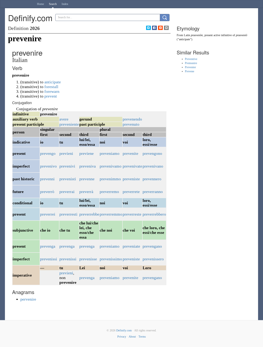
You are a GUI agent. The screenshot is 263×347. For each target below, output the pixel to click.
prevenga (47, 246)
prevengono (152, 153)
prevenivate (132, 166)
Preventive (191, 59)
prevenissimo (111, 259)
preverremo (109, 191)
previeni (66, 153)
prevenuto (131, 124)
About (132, 336)
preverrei (47, 214)
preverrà (86, 191)
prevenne (87, 179)
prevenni (47, 179)
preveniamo (109, 153)
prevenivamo (110, 166)
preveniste (131, 179)
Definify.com (124, 330)
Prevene (189, 71)
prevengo (47, 153)
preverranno (153, 191)
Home (40, 4)
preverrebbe (89, 214)
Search (53, 4)
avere (63, 119)
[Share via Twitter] (148, 27)
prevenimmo (110, 179)
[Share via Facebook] (154, 27)
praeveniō (241, 35)
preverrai (67, 191)
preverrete (131, 191)
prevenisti (67, 179)
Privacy (121, 336)
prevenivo (48, 166)
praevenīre (197, 35)
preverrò (47, 191)
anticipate (52, 82)
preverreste (132, 214)
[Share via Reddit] (160, 27)
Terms (142, 336)
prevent (50, 96)
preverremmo (111, 214)
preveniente (69, 124)
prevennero (152, 179)
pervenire (28, 299)
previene (86, 153)
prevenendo (132, 119)
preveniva (87, 166)
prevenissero (153, 259)
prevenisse (88, 259)
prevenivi (67, 166)
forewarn (51, 91)
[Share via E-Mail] (166, 27)
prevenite (130, 153)
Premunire (191, 63)
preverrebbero (154, 214)
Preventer (190, 67)
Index (65, 4)
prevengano (152, 246)
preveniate (131, 246)
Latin (187, 35)
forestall (51, 86)
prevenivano (153, 166)
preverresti (68, 214)
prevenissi (48, 259)
